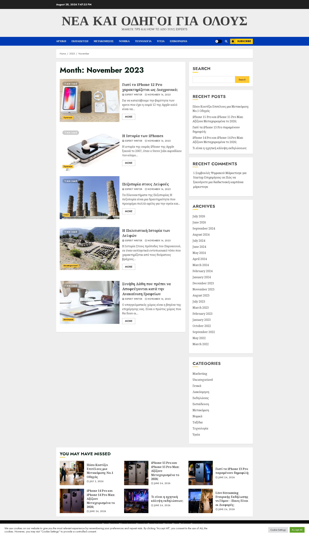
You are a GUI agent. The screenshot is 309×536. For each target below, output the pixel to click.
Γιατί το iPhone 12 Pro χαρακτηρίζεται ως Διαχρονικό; (89, 100)
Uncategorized (70, 265)
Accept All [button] (297, 530)
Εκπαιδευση (80, 41)
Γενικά (66, 214)
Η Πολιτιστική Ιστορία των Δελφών (89, 248)
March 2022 (201, 344)
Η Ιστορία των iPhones (89, 149)
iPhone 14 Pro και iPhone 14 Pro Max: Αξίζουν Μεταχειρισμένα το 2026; (218, 140)
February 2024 (202, 271)
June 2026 (199, 222)
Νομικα (124, 41)
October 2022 (202, 326)
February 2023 (202, 314)
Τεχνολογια (143, 41)
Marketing (200, 374)
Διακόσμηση (68, 319)
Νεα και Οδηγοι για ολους (154, 20)
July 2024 (199, 241)
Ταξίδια (198, 422)
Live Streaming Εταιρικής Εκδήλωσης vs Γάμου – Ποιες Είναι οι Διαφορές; (200, 501)
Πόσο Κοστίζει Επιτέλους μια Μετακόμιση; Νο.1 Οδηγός (72, 473)
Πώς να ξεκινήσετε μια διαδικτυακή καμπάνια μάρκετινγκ (218, 182)
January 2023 (202, 320)
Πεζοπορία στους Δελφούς (89, 197)
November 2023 (203, 289)
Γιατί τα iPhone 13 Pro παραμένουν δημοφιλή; (200, 473)
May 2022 (199, 338)
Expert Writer (133, 94)
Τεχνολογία (67, 117)
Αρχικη (61, 41)
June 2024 (199, 247)
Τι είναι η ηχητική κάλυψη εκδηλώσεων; (220, 148)
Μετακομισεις (104, 41)
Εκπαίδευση (201, 404)
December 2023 (203, 283)
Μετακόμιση (201, 410)
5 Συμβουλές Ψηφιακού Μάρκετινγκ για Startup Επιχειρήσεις (219, 175)
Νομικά (197, 416)
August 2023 (201, 295)
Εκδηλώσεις (201, 398)
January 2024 (202, 277)
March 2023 (201, 308)
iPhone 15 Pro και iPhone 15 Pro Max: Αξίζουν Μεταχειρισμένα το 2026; (218, 119)
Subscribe (244, 41)
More (128, 117)
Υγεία (196, 434)
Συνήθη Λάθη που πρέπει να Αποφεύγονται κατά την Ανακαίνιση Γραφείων (89, 302)
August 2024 (201, 234)
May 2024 (199, 253)
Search (201, 68)
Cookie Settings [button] (278, 530)
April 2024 (200, 259)
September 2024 (204, 228)
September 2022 (204, 332)
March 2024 (201, 265)
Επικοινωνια (178, 41)
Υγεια (161, 41)
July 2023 (199, 301)
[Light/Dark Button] (218, 41)
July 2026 (199, 216)
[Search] (226, 41)
